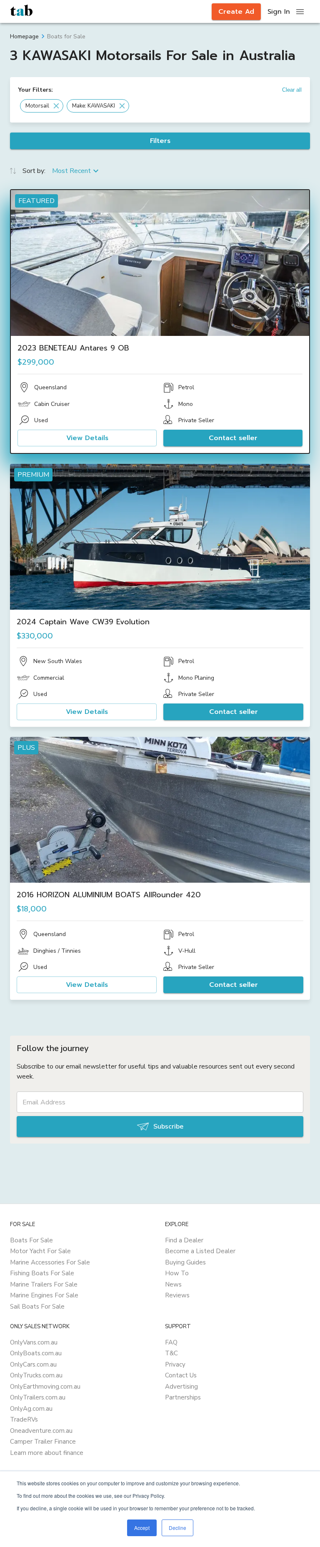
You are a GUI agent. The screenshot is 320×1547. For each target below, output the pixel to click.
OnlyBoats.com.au (36, 1353)
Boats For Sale (31, 1240)
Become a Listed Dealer (200, 1251)
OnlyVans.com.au (34, 1342)
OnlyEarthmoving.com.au (45, 1386)
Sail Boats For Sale (37, 1306)
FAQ (171, 1342)
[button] (41, 106)
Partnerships (183, 1397)
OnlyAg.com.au (31, 1408)
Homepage (24, 36)
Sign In (279, 12)
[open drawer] (300, 12)
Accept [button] (142, 1527)
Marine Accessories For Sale (50, 1262)
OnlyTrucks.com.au (36, 1375)
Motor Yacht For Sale (40, 1251)
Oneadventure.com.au (41, 1431)
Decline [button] (177, 1527)
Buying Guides (185, 1262)
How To (177, 1273)
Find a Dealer (184, 1240)
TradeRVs (24, 1419)
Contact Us (181, 1375)
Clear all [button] (292, 90)
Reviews (177, 1295)
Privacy (175, 1364)
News (173, 1284)
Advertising (181, 1386)
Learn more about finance (46, 1453)
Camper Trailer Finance (43, 1441)
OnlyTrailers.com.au (37, 1397)
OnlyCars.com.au (33, 1364)
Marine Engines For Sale (44, 1295)
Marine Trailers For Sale (44, 1284)
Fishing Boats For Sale (42, 1273)
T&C (171, 1353)
